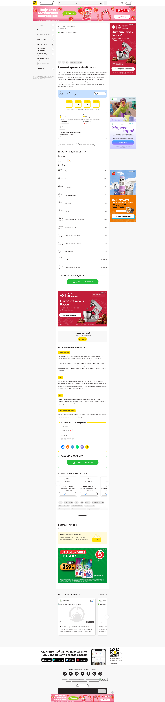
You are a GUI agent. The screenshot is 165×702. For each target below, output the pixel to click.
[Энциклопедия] (53, 44)
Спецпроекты (41, 30)
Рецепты (40, 25)
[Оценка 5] (73, 439)
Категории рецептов (94, 681)
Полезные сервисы (43, 35)
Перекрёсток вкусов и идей (42, 54)
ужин (60, 502)
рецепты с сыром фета (78, 509)
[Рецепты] (53, 25)
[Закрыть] (107, 679)
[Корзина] (122, 3)
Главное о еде (41, 39)
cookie (95, 691)
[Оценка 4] (70, 439)
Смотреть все (102, 595)
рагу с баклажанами (93, 509)
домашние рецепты (98, 502)
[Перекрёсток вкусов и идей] (53, 54)
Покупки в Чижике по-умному (43, 59)
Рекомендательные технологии (79, 681)
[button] (58, 484)
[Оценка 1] (62, 439)
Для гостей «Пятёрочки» (41, 49)
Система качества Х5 (43, 63)
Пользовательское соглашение (93, 679)
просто (87, 502)
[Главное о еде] (53, 40)
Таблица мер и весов (85, 144)
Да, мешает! (82, 339)
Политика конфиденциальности (76, 679)
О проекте (40, 68)
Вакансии (68, 681)
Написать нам (84, 686)
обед (76, 502)
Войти (97, 539)
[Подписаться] (92, 600)
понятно (101, 691)
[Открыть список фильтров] (101, 3)
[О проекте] (53, 69)
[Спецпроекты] (53, 30)
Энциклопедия (42, 44)
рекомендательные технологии (83, 691)
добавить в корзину (84, 282)
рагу (82, 502)
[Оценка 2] (64, 439)
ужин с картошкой (64, 509)
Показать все (82, 514)
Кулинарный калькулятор (66, 144)
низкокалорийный (64, 505)
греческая (62, 129)
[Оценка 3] (67, 439)
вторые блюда (68, 502)
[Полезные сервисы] (53, 35)
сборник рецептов (77, 505)
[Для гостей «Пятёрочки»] (53, 49)
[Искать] (105, 3)
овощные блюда (89, 505)
